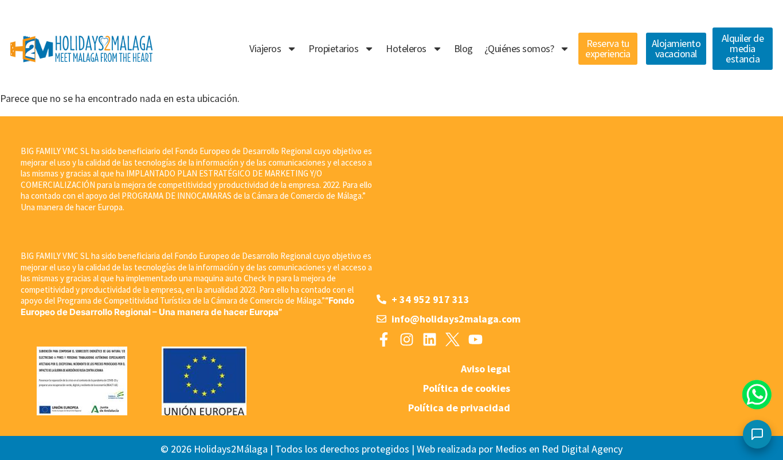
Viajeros (265, 48)
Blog (463, 48)
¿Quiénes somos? (519, 48)
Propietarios (333, 48)
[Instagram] (407, 339)
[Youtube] (475, 339)
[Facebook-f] (384, 339)
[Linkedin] (429, 339)
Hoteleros (406, 48)
